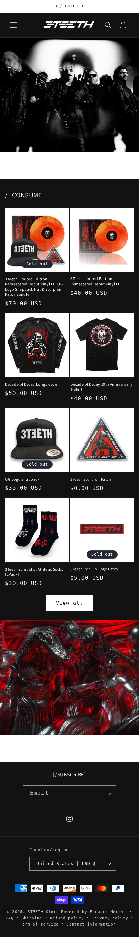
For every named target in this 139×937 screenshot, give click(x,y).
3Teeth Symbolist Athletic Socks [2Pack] (34, 572)
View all (69, 603)
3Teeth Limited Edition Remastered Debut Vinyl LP (95, 281)
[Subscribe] (108, 793)
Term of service (39, 924)
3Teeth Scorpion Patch (90, 479)
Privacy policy (109, 918)
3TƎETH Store (43, 912)
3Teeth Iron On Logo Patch (94, 568)
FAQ (9, 918)
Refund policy (67, 918)
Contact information (91, 924)
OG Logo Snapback (22, 479)
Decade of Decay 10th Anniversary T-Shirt (101, 387)
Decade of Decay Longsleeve (31, 384)
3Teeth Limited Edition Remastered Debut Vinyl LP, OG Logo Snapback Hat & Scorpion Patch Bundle (34, 286)
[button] (13, 25)
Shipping (32, 918)
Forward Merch (106, 912)
